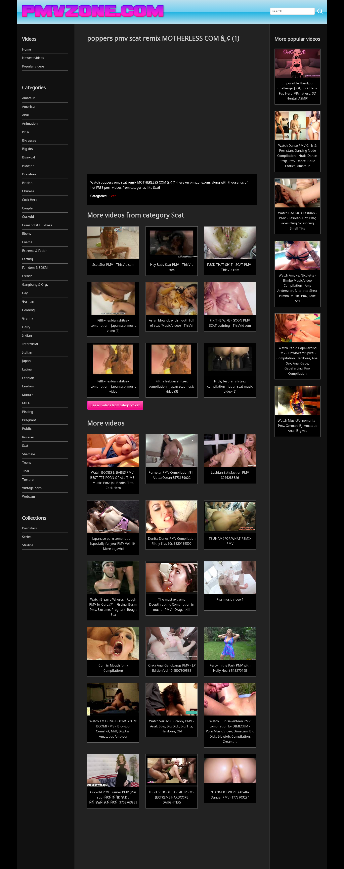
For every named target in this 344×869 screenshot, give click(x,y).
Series (26, 537)
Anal (25, 115)
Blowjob (28, 166)
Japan (26, 361)
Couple (27, 208)
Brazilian (29, 174)
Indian (27, 335)
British (27, 183)
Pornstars (29, 528)
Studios (27, 545)
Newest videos (33, 58)
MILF (26, 403)
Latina (27, 369)
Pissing (27, 412)
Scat (25, 445)
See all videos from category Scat (115, 405)
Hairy (26, 327)
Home (26, 49)
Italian (27, 352)
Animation (30, 123)
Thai (25, 471)
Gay (25, 293)
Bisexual (28, 157)
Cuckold (28, 216)
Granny (27, 318)
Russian (28, 437)
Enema (27, 242)
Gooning (28, 310)
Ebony (26, 233)
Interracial (30, 344)
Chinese (28, 191)
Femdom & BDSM (35, 267)
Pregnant (29, 420)
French (27, 276)
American (29, 106)
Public (26, 428)
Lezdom (28, 386)
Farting (27, 259)
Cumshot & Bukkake (37, 225)
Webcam (28, 496)
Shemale (28, 454)
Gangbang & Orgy (35, 284)
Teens (26, 462)
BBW (25, 132)
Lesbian (28, 378)
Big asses (29, 140)
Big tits (27, 149)
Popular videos (33, 66)
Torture (28, 479)
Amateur (28, 98)
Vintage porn (32, 488)
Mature (27, 395)
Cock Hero (29, 199)
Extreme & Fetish (34, 250)
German (28, 301)
